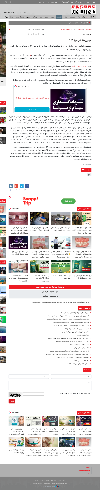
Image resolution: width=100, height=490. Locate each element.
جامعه (52, 17)
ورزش (11, 17)
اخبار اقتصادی (79, 29)
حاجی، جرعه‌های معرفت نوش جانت (79, 345)
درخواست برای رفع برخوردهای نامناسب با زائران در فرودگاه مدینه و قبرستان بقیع (68, 319)
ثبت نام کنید (32, 109)
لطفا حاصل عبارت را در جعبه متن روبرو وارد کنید (75, 393)
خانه (90, 17)
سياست (72, 17)
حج (29, 55)
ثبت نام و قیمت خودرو (67, 29)
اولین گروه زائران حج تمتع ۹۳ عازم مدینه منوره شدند (75, 313)
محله (40, 17)
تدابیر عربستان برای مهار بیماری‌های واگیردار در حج (75, 332)
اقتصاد (59, 17)
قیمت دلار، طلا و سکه (84, 470)
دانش (28, 17)
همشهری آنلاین (82, 9)
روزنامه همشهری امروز (89, 2)
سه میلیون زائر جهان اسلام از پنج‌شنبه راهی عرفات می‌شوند (73, 358)
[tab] (50, 287)
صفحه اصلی (88, 29)
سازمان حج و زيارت (79, 66)
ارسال (12, 401)
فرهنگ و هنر (19, 17)
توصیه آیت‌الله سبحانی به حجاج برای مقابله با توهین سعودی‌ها (72, 342)
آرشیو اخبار (81, 17)
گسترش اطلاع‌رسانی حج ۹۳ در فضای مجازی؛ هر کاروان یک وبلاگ (71, 326)
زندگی (35, 17)
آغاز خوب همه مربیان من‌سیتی (78, 23)
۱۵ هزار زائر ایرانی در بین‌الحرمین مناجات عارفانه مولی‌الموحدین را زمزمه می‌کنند (68, 316)
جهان (66, 17)
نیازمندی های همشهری (76, 2)
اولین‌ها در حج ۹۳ (80, 40)
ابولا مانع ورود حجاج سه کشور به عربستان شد (77, 361)
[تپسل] (15, 86)
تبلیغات (88, 473)
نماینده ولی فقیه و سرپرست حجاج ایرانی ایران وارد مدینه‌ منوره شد (71, 322)
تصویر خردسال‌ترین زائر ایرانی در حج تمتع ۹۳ (77, 329)
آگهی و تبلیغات (65, 2)
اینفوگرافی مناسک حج (83, 335)
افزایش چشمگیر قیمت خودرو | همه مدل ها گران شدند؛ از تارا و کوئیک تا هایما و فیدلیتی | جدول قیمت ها (60, 302)
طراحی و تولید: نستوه (49, 486)
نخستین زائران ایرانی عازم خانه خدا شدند (78, 364)
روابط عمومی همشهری (44, 2)
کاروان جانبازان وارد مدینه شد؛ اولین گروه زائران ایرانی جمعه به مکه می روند (68, 338)
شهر (46, 17)
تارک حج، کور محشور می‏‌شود (81, 348)
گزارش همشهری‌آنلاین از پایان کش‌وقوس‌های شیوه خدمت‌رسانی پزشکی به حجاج (67, 354)
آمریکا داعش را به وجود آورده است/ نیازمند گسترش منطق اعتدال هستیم (69, 351)
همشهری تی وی (55, 2)
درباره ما (88, 468)
